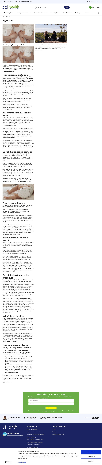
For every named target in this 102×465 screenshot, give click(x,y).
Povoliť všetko (90, 452)
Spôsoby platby (31, 437)
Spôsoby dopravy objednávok (35, 434)
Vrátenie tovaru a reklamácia (35, 442)
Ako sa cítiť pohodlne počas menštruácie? (51, 45)
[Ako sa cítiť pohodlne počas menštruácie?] (51, 33)
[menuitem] (9, 13)
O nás (53, 429)
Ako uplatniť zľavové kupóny (35, 439)
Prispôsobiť (90, 456)
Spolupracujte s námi (58, 434)
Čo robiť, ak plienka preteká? (13, 45)
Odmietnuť (91, 461)
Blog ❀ (54, 432)
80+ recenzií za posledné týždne (15, 435)
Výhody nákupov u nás (33, 432)
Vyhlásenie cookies (32, 447)
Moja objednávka (32, 429)
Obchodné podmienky (33, 444)
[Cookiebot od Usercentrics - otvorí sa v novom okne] (8, 462)
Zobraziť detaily (22, 462)
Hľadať (66, 7)
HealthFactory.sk (59, 410)
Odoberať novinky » (51, 408)
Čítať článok (6, 382)
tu (3, 148)
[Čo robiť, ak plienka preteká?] (18, 33)
